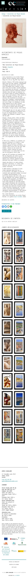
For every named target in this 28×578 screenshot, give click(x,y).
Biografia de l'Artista (8, 200)
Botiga (4, 14)
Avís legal (14, 567)
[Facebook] (26, 9)
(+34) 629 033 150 (6, 479)
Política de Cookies (14, 564)
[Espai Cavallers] (16, 3)
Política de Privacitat (14, 561)
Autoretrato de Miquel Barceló (16, 14)
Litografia (10, 67)
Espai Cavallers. (18, 196)
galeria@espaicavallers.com (10, 481)
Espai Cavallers (9, 572)
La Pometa (17, 575)
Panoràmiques (6, 59)
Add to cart (6, 211)
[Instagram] (23, 9)
